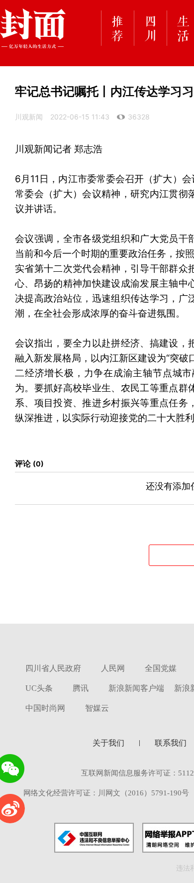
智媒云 (97, 708)
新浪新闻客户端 (136, 688)
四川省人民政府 (53, 668)
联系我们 (171, 743)
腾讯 (81, 688)
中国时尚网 (45, 708)
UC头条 (39, 688)
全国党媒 (161, 668)
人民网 (113, 668)
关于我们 (108, 743)
